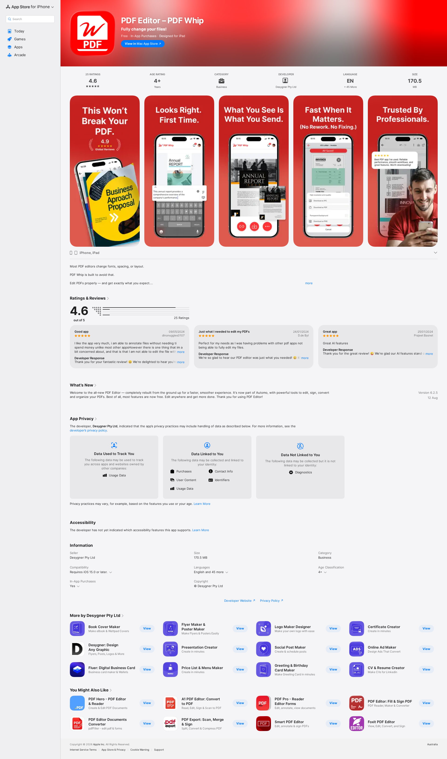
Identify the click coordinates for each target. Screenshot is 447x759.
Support (159, 750)
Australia (432, 744)
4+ (320, 572)
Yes (72, 586)
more (309, 283)
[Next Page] (442, 171)
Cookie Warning (139, 750)
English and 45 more (209, 572)
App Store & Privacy (113, 750)
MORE (181, 352)
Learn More (202, 504)
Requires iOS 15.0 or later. (89, 572)
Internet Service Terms (83, 750)
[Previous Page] (65, 171)
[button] (30, 31)
